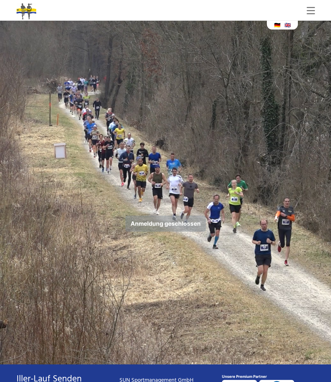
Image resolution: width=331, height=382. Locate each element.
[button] (277, 25)
